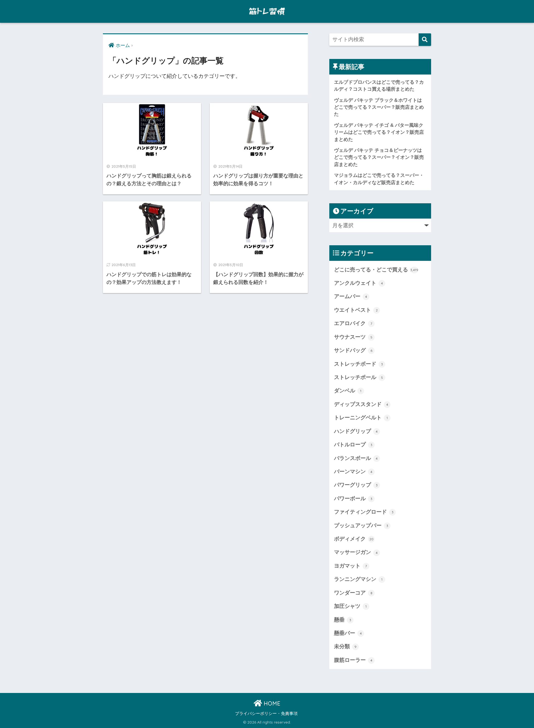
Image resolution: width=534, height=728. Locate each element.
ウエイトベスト (356, 310)
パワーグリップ (356, 485)
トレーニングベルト (361, 417)
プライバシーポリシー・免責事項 (266, 713)
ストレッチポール (358, 377)
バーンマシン (353, 471)
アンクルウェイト (358, 283)
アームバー (350, 296)
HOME (271, 703)
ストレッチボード (358, 364)
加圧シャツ (350, 606)
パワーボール (353, 498)
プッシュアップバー (361, 525)
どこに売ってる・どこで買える (376, 270)
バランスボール (356, 458)
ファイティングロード (364, 512)
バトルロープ (353, 444)
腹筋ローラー (353, 660)
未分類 (345, 646)
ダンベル (347, 390)
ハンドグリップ (356, 431)
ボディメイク (354, 539)
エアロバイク (353, 323)
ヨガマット (350, 566)
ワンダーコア (353, 593)
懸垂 (342, 620)
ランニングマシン (358, 579)
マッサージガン (356, 552)
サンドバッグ (353, 350)
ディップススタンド (361, 404)
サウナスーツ (353, 337)
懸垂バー (348, 633)
